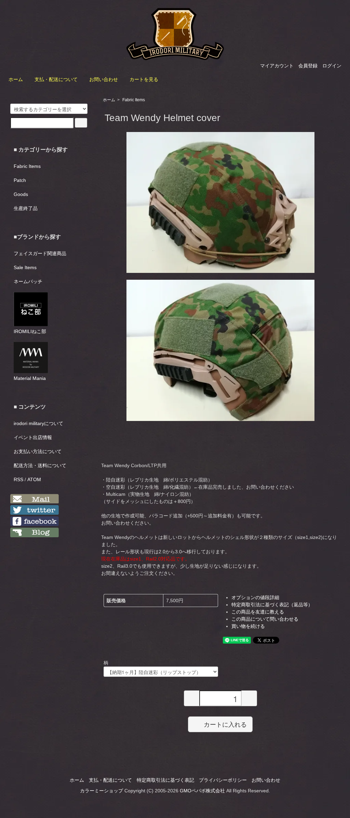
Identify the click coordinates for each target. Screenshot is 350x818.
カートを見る (144, 79)
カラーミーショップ (101, 790)
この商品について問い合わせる (264, 619)
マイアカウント (277, 65)
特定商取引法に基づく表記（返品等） (272, 604)
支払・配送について (56, 79)
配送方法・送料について (40, 465)
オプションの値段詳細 (255, 597)
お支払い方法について (38, 451)
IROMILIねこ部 (30, 331)
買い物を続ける (248, 626)
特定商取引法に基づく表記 (165, 780)
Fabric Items (133, 99)
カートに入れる (225, 724)
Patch (20, 180)
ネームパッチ (28, 281)
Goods (21, 194)
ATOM (34, 479)
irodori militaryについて (38, 423)
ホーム (16, 79)
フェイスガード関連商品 (40, 253)
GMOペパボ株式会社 (202, 790)
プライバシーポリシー (223, 780)
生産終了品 (26, 208)
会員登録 (308, 65)
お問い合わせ (103, 79)
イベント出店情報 (33, 437)
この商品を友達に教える (257, 612)
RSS (18, 479)
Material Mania (30, 378)
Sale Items (25, 267)
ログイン (331, 65)
